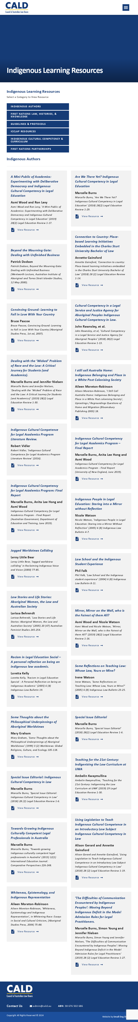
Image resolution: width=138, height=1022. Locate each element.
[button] (126, 7)
